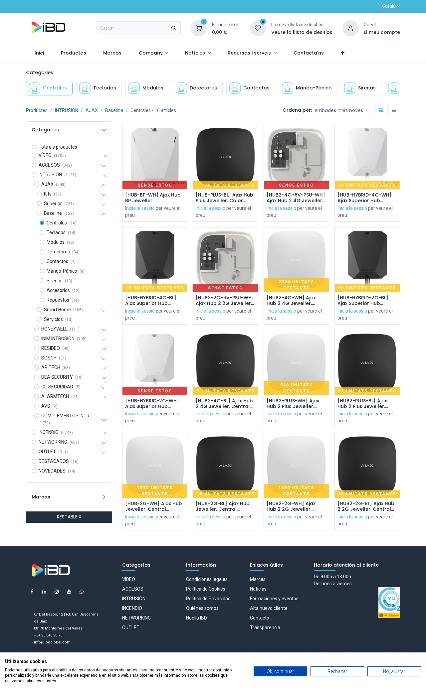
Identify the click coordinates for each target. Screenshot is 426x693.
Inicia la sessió (140, 208)
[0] (199, 28)
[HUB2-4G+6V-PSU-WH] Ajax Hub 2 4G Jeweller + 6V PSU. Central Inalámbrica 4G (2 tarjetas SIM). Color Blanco (296, 198)
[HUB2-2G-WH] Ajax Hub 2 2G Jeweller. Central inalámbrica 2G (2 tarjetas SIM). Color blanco (295, 506)
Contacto (259, 618)
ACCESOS (132, 589)
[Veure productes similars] (182, 180)
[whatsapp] (81, 591)
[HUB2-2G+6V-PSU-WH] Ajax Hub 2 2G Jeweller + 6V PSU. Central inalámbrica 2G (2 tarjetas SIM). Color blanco (225, 300)
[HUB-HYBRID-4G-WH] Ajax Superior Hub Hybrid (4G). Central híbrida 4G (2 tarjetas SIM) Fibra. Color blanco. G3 (367, 198)
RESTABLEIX (69, 516)
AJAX (92, 110)
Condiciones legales (207, 579)
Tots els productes (58, 147)
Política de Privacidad (208, 598)
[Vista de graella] (381, 110)
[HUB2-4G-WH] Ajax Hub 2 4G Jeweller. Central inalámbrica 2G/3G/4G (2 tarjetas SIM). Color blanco (293, 300)
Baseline (114, 110)
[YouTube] (69, 591)
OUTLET (130, 627)
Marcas (258, 579)
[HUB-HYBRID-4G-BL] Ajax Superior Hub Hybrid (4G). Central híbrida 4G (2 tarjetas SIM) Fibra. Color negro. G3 (153, 300)
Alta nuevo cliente (269, 608)
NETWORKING (136, 618)
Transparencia (265, 627)
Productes (37, 110)
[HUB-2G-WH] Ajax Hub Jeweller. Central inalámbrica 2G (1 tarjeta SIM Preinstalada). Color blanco (153, 506)
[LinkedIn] (44, 591)
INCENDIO (132, 608)
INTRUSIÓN (66, 110)
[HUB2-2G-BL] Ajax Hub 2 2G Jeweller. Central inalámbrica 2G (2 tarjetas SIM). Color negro (365, 506)
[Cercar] (173, 28)
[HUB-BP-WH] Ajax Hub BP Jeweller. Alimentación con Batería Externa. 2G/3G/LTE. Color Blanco (153, 198)
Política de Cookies (205, 589)
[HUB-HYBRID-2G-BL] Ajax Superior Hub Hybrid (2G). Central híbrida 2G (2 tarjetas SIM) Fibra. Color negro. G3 (365, 300)
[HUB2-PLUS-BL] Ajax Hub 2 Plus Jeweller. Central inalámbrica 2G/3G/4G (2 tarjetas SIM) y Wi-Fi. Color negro (367, 403)
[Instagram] (56, 591)
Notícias (258, 589)
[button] (341, 110)
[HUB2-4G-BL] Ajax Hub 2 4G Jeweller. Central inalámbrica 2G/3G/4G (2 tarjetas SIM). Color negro (224, 403)
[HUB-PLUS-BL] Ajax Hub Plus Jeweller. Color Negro (224, 198)
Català (389, 6)
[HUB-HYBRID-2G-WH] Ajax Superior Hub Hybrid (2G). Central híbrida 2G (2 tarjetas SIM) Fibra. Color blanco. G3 (154, 403)
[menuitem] (39, 53)
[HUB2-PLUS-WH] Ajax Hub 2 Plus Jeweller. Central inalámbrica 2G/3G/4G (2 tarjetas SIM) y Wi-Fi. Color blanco (293, 403)
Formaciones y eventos (274, 598)
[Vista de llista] (393, 110)
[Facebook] (32, 591)
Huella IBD (196, 618)
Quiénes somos (202, 608)
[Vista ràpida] (182, 135)
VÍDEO (128, 579)
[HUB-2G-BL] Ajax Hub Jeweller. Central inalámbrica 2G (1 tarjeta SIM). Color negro (223, 506)
